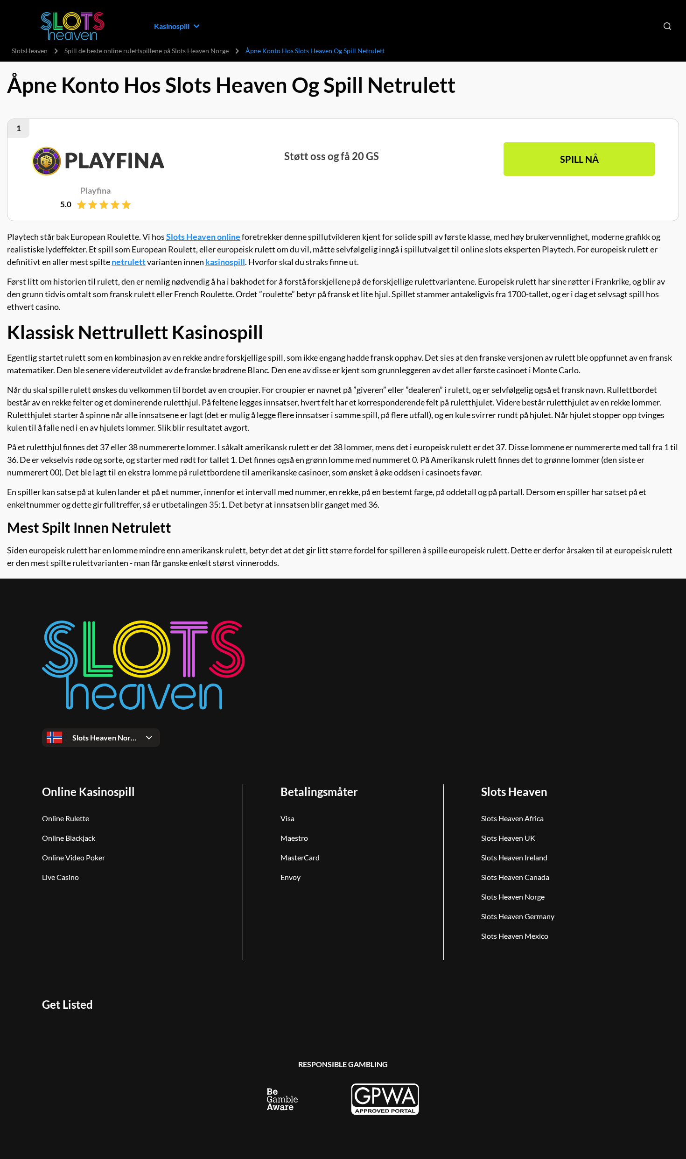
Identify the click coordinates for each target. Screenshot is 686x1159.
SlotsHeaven (30, 51)
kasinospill (225, 262)
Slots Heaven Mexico (514, 935)
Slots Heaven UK (508, 837)
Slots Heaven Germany (517, 916)
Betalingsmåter (319, 791)
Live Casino (60, 877)
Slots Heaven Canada (515, 877)
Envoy (290, 877)
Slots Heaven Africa (512, 818)
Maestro (294, 837)
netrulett (129, 262)
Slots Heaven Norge (513, 896)
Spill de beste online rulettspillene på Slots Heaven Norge (146, 51)
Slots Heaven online (203, 236)
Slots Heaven (514, 791)
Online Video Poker (73, 857)
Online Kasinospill (88, 791)
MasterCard (300, 857)
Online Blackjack (68, 837)
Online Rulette (65, 818)
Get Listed (67, 1004)
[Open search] (667, 26)
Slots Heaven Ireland (514, 857)
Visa (287, 818)
